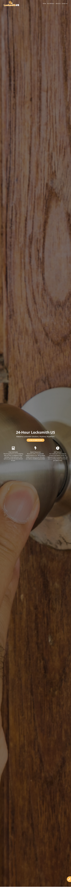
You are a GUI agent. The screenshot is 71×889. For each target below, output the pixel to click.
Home (44, 3)
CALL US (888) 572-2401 (36, 440)
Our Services (50, 3)
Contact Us (64, 3)
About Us (58, 3)
